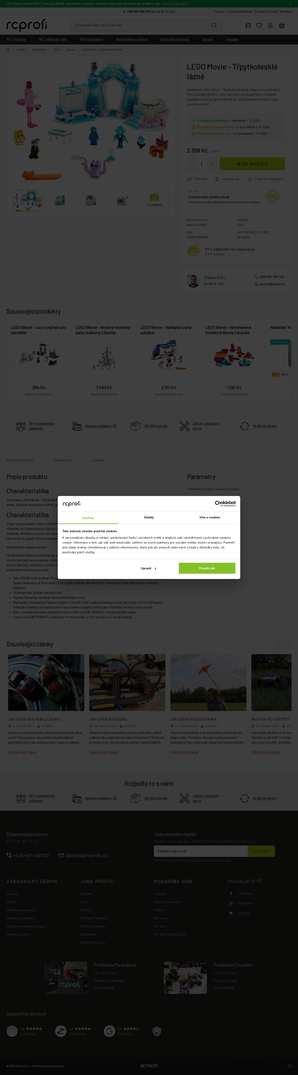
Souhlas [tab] (88, 517)
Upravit (146, 568)
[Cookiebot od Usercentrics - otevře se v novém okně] (218, 504)
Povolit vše (207, 568)
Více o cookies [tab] (209, 517)
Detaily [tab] (149, 517)
